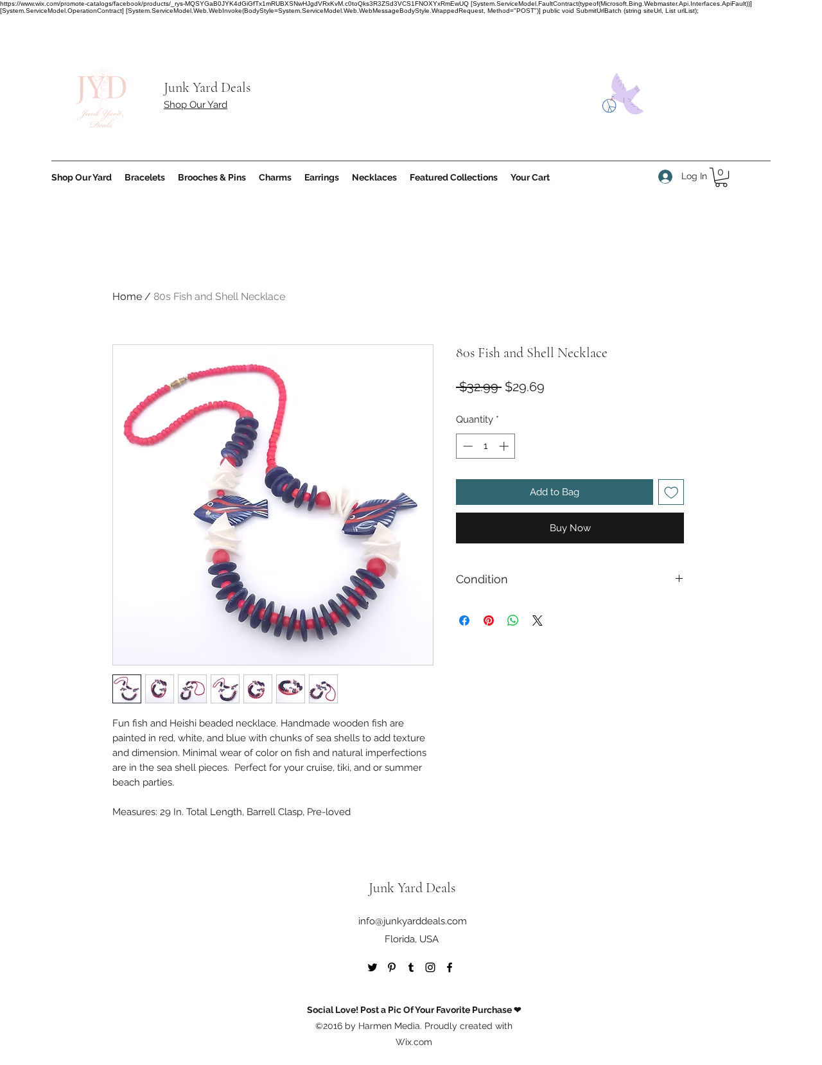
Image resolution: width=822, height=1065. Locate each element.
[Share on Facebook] (464, 620)
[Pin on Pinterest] (488, 620)
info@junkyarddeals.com (412, 921)
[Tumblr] (411, 967)
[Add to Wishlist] (671, 492)
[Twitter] (372, 967)
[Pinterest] (391, 967)
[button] (721, 177)
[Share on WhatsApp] (513, 620)
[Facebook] (449, 967)
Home (127, 296)
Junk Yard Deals (207, 87)
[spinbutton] (485, 446)
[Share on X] (537, 620)
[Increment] (505, 446)
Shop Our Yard (195, 104)
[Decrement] (466, 446)
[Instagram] (430, 967)
